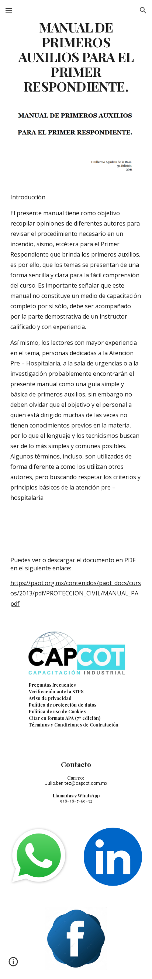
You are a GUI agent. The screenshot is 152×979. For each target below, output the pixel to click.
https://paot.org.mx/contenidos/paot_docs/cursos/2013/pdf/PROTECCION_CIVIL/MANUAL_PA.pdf (75, 593)
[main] (76, 57)
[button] (9, 10)
